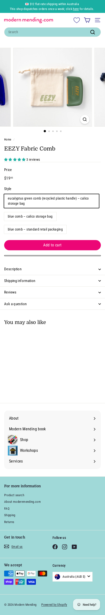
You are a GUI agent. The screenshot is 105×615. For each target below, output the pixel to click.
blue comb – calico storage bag (30, 216)
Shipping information (19, 281)
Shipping (9, 515)
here (76, 9)
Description (12, 269)
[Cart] (87, 20)
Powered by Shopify (54, 604)
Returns (9, 522)
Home (7, 139)
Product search (14, 495)
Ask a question (15, 304)
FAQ (7, 508)
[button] (15, 159)
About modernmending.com (22, 502)
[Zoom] (84, 119)
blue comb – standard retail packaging (35, 229)
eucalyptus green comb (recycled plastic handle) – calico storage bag (48, 200)
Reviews (10, 292)
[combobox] (52, 32)
